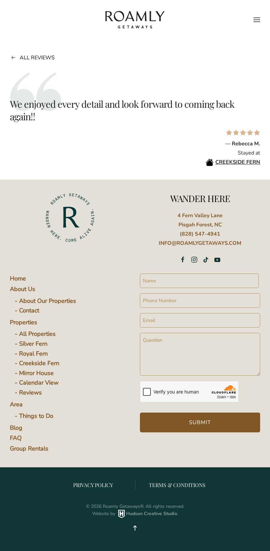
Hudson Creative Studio (151, 513)
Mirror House (36, 373)
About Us (22, 289)
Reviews (30, 392)
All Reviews (37, 57)
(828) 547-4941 (200, 234)
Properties (23, 322)
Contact (29, 310)
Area (16, 404)
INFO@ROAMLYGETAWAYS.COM (200, 243)
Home (18, 278)
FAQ (16, 438)
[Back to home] (135, 19)
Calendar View (39, 383)
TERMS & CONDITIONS (177, 484)
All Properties (37, 334)
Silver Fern (33, 344)
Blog (16, 428)
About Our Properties (47, 301)
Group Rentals (29, 448)
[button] (257, 20)
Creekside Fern (39, 363)
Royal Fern (33, 354)
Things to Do (36, 416)
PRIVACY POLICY (93, 484)
